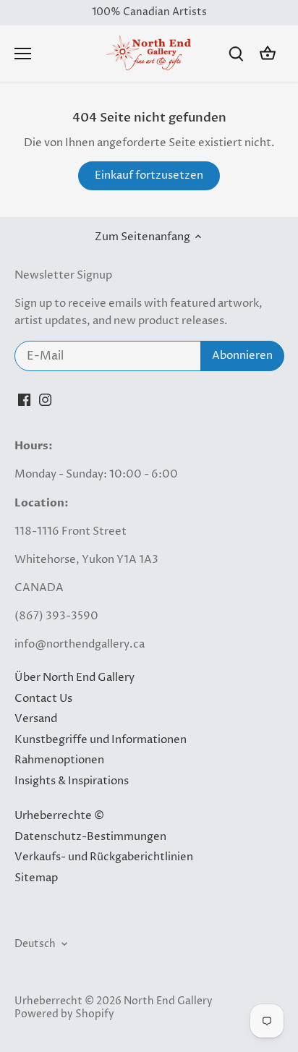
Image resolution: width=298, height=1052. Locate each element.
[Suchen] (236, 54)
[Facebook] (24, 399)
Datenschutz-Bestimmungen (90, 836)
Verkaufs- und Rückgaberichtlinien (103, 857)
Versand (35, 718)
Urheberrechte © (59, 815)
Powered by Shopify (64, 1014)
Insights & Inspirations (71, 781)
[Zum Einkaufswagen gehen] (267, 54)
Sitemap (36, 878)
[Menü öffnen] (22, 53)
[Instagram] (45, 399)
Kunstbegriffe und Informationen (100, 739)
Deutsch (35, 944)
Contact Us (43, 698)
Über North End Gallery (74, 677)
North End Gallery (168, 1001)
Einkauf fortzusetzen (149, 175)
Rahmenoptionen (59, 760)
